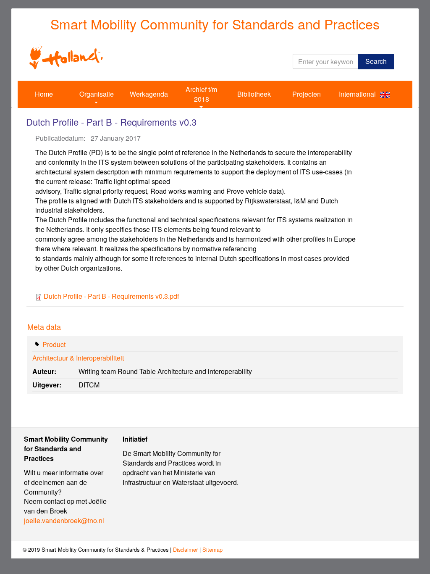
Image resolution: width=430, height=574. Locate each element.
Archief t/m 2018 (201, 94)
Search (376, 61)
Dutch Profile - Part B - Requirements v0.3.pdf (111, 296)
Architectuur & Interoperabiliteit (78, 358)
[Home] (66, 56)
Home (44, 94)
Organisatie (96, 94)
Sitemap (212, 549)
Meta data (44, 326)
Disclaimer (185, 549)
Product (54, 344)
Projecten (306, 94)
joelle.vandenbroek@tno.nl (64, 520)
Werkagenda (149, 94)
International (357, 94)
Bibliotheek (254, 94)
